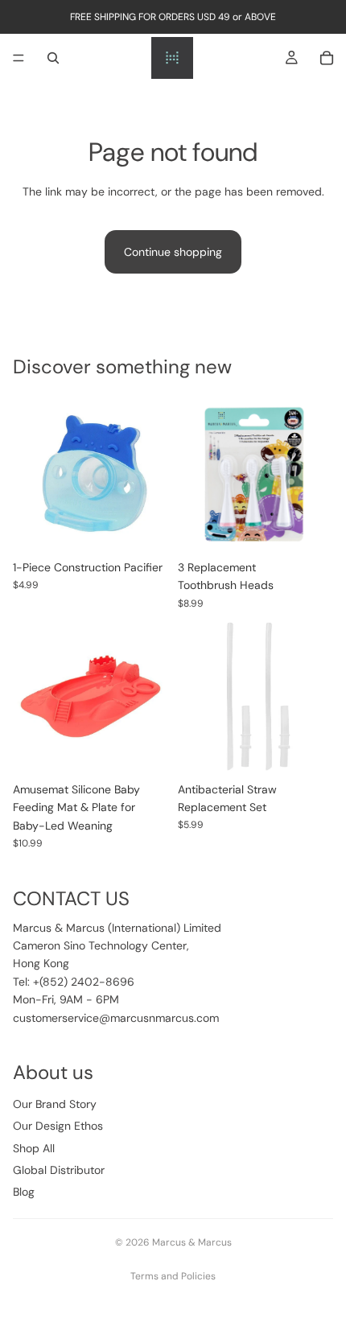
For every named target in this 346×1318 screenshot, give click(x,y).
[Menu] (18, 57)
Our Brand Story (55, 1104)
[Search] (53, 58)
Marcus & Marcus (192, 1242)
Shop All (34, 1148)
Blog (24, 1191)
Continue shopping (173, 252)
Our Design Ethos (58, 1125)
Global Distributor (59, 1170)
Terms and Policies (173, 1276)
